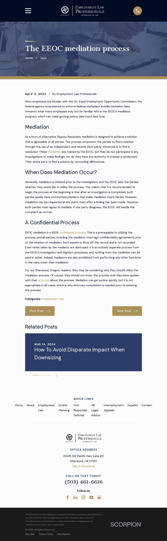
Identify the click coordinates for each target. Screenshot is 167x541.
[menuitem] (30, 534)
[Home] (82, 11)
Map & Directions (83, 466)
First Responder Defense (80, 410)
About (30, 405)
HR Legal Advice (95, 410)
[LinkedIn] (75, 497)
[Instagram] (83, 497)
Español (133, 405)
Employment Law (52, 299)
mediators (54, 152)
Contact (147, 405)
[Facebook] (68, 497)
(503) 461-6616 (83, 482)
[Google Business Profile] (99, 497)
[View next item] (56, 375)
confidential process (73, 232)
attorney (43, 280)
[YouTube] (91, 497)
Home (19, 405)
